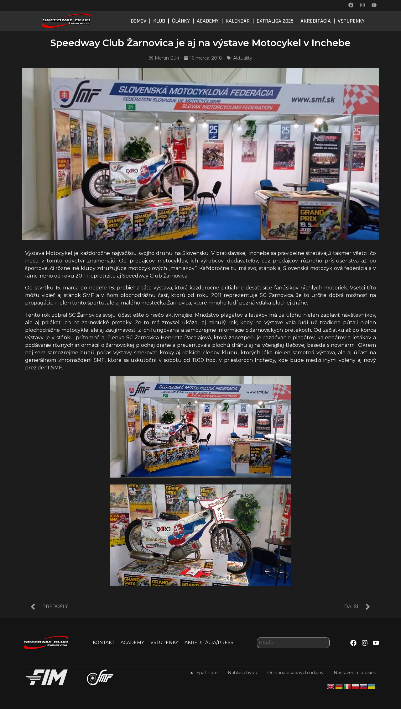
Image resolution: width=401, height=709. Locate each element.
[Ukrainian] (372, 686)
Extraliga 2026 (275, 20)
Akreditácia (315, 20)
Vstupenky (351, 20)
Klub (159, 20)
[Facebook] (351, 5)
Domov (138, 20)
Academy (208, 20)
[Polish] (356, 686)
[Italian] (347, 686)
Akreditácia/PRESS (209, 642)
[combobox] (293, 643)
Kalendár (238, 20)
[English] (331, 686)
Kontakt (103, 642)
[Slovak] (364, 686)
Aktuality (242, 58)
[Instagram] (362, 5)
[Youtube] (374, 5)
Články (181, 20)
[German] (339, 686)
